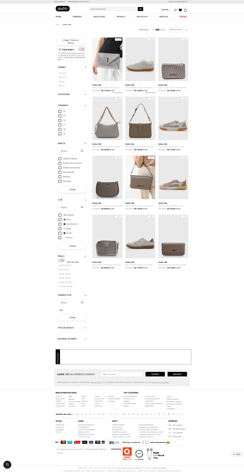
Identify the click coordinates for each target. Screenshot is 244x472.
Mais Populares (176, 29)
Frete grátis (177, 425)
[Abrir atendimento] (7, 465)
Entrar (165, 10)
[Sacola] (186, 10)
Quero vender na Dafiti (121, 437)
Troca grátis (177, 433)
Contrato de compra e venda (151, 432)
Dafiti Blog (60, 425)
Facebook (60, 427)
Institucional (117, 430)
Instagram (60, 430)
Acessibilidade (118, 425)
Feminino (155, 374)
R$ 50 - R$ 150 (64, 270)
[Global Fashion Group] (114, 442)
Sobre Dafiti (117, 427)
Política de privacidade (148, 430)
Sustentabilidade (146, 425)
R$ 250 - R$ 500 (64, 278)
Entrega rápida (178, 429)
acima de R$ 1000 (65, 286)
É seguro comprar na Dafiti (150, 434)
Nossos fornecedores (120, 434)
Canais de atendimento (178, 2)
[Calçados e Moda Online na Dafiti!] (63, 8)
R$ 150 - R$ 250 (64, 274)
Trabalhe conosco (119, 432)
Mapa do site (83, 432)
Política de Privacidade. (160, 382)
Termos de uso (84, 437)
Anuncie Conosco (146, 437)
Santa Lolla (67, 25)
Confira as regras (159, 468)
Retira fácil (177, 436)
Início (58, 25)
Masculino (177, 374)
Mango (71, 399)
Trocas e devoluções (86, 430)
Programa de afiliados (148, 427)
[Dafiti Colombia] (168, 442)
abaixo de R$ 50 (65, 265)
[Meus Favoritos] (181, 10)
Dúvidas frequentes (86, 425)
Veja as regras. (96, 382)
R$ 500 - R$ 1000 (65, 282)
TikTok (58, 432)
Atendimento (83, 427)
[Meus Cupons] (176, 10)
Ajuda (169, 397)
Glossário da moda (86, 434)
